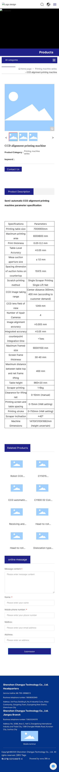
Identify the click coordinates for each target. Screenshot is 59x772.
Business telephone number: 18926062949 (20, 697)
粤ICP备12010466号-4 (11, 759)
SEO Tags (21, 755)
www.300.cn (45, 759)
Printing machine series (46, 69)
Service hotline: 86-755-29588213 (17, 693)
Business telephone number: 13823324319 (20, 719)
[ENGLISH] (48, 4)
